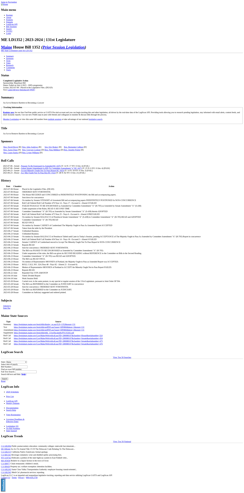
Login (8, 33)
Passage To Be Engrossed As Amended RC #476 (41, 166)
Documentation (12, 408)
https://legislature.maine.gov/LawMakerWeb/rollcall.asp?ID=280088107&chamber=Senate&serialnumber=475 (58, 341)
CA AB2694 (6, 446)
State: (3, 362)
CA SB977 (5, 464)
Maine (6, 47)
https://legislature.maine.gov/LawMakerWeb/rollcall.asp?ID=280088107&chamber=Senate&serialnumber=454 (58, 338)
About (8, 17)
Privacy (21, 477)
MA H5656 (5, 461)
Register (9, 15)
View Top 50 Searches (122, 357)
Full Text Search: (8, 372)
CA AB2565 (6, 472)
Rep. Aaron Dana (10, 150)
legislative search (95, 119)
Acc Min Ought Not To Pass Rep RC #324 (38, 173)
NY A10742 (6, 458)
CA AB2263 (6, 469)
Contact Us (5, 477)
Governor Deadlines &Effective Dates (15, 420)
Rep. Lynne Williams (30, 153)
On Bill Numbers (13, 428)
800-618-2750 (31, 477)
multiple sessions (54, 119)
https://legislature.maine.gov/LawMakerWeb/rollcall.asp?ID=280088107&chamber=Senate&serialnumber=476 (58, 344)
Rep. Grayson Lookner (31, 150)
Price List (10, 396)
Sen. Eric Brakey (51, 147)
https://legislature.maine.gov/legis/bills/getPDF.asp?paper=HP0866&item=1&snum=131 (49, 327)
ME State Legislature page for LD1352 (16, 51)
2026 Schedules (12, 392)
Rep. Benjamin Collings (73, 147)
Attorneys (7, 306)
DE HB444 (5, 449)
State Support (11, 431)
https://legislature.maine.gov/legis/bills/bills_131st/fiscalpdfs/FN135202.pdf (44, 333)
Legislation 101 (12, 426)
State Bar (6, 308)
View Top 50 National (122, 441)
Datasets (9, 22)
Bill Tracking (11, 27)
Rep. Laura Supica (10, 153)
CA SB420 (5, 466)
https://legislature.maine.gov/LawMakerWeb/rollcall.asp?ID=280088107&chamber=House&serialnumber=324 (58, 335)
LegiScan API (11, 24)
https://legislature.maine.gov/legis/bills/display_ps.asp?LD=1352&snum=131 (44, 324)
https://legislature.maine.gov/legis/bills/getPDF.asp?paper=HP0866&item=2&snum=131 (49, 330)
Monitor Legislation (11, 119)
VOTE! (9, 31)
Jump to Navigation (9, 2)
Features (9, 20)
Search (9, 29)
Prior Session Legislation (64, 47)
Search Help (11, 410)
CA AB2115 (6, 452)
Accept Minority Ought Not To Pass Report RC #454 (42, 170)
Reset (3, 381)
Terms (14, 477)
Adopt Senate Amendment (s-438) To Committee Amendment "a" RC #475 (51, 168)
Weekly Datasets (12, 403)
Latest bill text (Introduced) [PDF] (21, 90)
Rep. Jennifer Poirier (72, 150)
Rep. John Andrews (30, 147)
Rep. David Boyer (10, 147)
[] (23, 374)
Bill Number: (6, 367)
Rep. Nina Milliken (52, 150)
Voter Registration (13, 415)
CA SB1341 (6, 455)
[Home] (4, 4)
